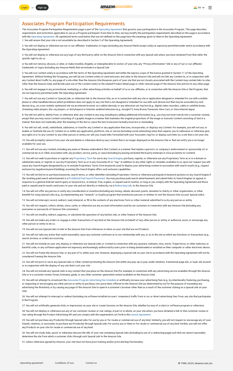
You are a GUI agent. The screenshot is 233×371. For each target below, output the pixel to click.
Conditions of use (64, 362)
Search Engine (115, 158)
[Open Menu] (209, 7)
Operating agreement (31, 362)
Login (24, 7)
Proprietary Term (83, 158)
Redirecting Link (123, 185)
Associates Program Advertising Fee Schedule (91, 280)
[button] (199, 7)
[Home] (117, 7)
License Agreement (141, 314)
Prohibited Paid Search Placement (87, 178)
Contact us (91, 362)
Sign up (42, 7)
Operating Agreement (110, 29)
